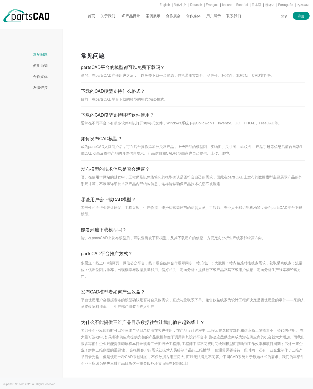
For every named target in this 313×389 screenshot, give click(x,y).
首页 (91, 15)
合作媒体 (193, 15)
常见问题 (40, 54)
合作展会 (173, 15)
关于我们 (108, 15)
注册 (301, 16)
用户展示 (213, 15)
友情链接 (40, 87)
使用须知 (40, 65)
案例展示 (153, 15)
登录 (284, 16)
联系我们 (233, 15)
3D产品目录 (130, 15)
